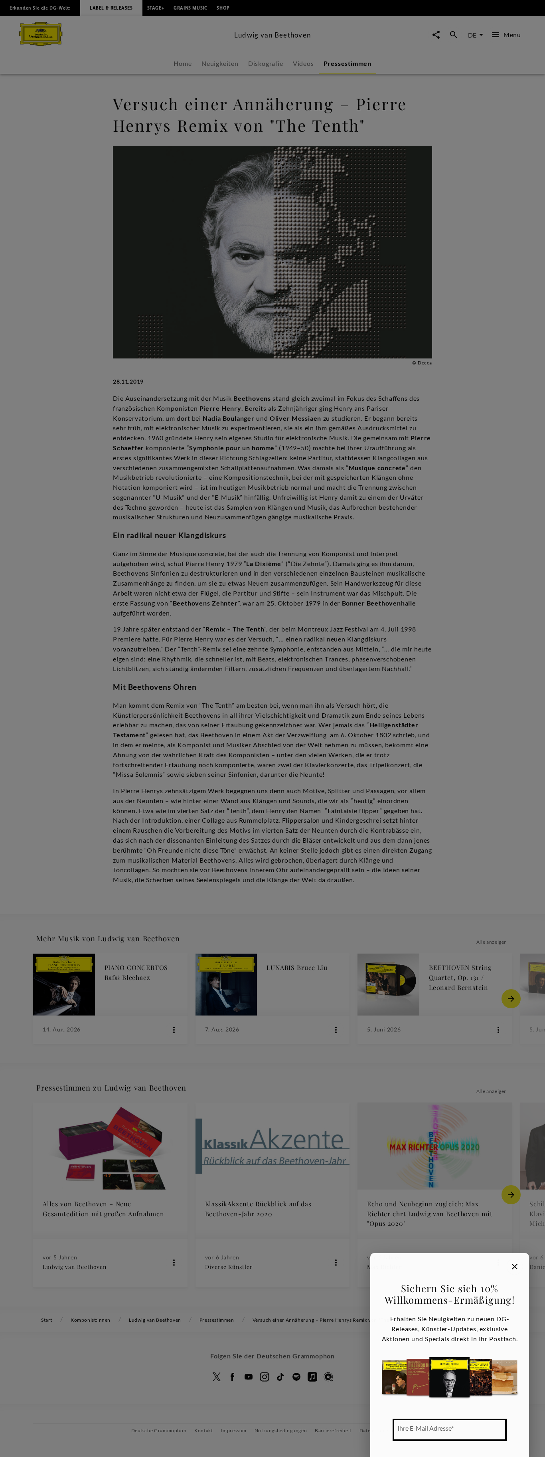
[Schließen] (515, 1267)
